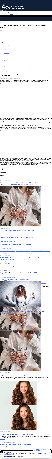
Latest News (4, 5)
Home (3, 4)
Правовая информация (7, 7)
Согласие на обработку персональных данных (13, 8)
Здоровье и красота (8, 26)
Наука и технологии (8, 36)
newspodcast (2, 35)
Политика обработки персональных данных (12, 6)
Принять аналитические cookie (9, 456)
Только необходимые (19, 456)
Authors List (4, 3)
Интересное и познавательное (11, 31)
